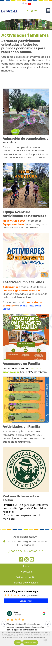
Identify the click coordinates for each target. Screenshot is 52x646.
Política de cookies (26, 577)
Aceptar (18, 642)
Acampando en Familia (21, 364)
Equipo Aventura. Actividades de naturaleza (25, 214)
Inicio (26, 566)
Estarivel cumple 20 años (23, 282)
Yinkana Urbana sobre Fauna (21, 498)
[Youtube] (29, 3)
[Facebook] (23, 3)
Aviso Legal (26, 571)
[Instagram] (26, 3)
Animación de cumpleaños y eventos (25, 140)
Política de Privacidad (26, 582)
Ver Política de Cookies (30, 642)
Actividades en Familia (21, 426)
